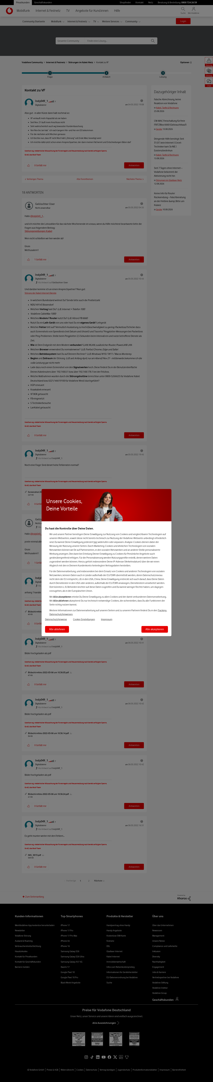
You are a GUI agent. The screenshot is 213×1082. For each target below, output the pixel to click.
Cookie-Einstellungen (84, 619)
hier (95, 542)
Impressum (106, 619)
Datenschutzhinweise (56, 619)
